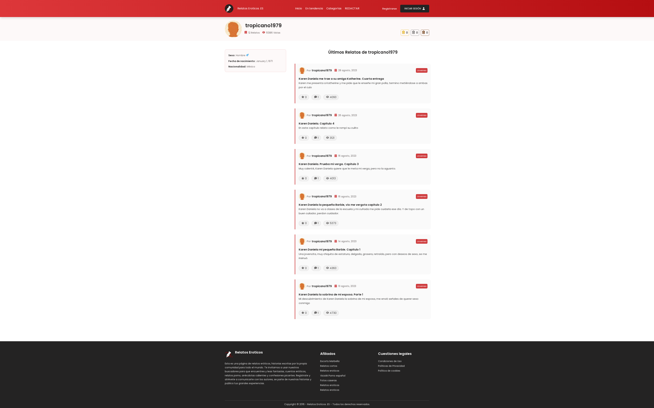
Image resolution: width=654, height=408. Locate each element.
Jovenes (421, 70)
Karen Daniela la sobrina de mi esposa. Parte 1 (331, 294)
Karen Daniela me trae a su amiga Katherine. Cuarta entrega (341, 79)
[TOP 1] (403, 32)
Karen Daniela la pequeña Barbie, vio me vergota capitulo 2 (340, 205)
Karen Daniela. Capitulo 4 (316, 123)
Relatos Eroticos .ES (250, 8)
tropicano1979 (322, 70)
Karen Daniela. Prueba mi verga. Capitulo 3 (329, 164)
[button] (334, 8)
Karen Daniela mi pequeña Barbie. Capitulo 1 (329, 250)
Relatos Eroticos (249, 352)
